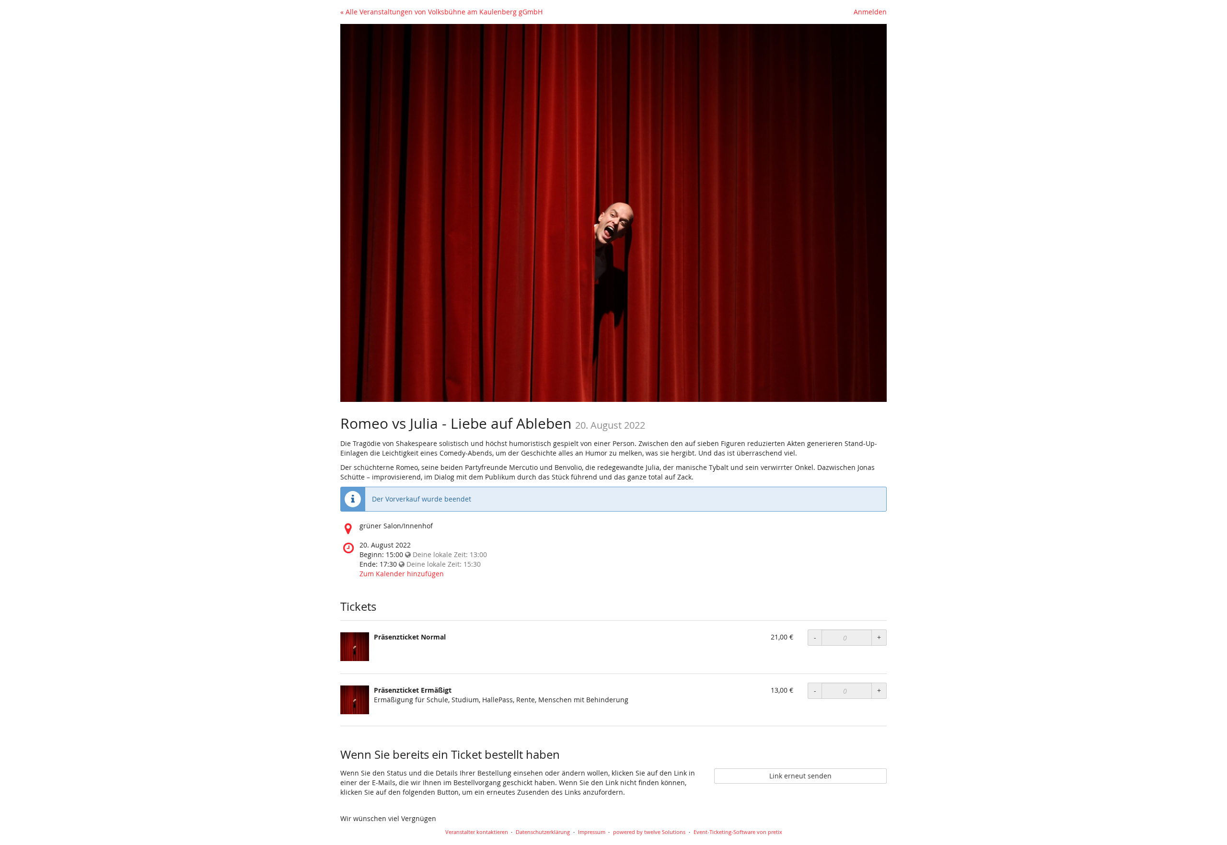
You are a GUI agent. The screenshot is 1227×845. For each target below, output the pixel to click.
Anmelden (870, 11)
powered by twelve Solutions (649, 831)
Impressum (591, 831)
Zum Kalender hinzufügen (401, 573)
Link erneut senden (800, 775)
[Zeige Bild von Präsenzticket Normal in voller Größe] (354, 646)
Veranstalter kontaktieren (476, 831)
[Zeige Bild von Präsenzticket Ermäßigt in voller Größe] (354, 699)
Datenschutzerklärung (543, 831)
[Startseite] (613, 213)
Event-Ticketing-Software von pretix (738, 831)
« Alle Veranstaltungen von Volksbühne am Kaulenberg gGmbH (441, 11)
